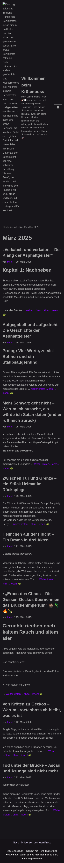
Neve (16, 842)
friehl (9, 261)
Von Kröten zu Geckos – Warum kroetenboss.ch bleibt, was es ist (32, 710)
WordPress (45, 842)
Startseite (8, 227)
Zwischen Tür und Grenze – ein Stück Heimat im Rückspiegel (29, 484)
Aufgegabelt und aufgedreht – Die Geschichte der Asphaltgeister (32, 330)
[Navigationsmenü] (58, 107)
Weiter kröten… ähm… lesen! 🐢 (31, 524)
